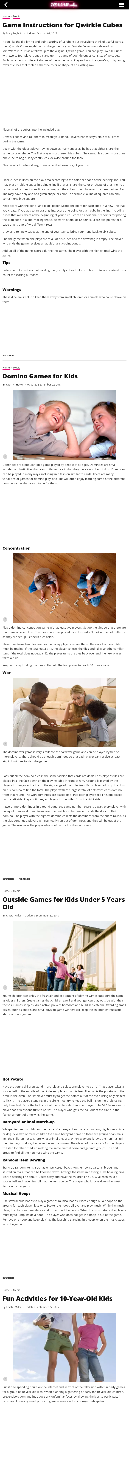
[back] (7, 4)
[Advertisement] (64, 101)
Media (16, 16)
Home (6, 16)
